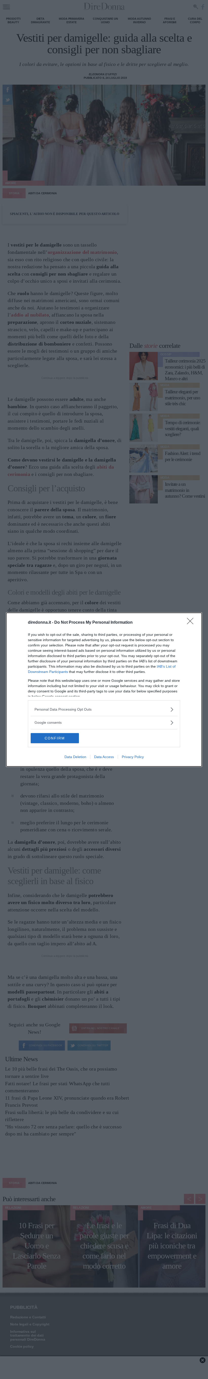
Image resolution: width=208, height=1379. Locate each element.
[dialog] (104, 689)
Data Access (104, 757)
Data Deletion (75, 757)
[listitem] (104, 709)
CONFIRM (55, 738)
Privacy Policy (133, 757)
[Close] (192, 622)
